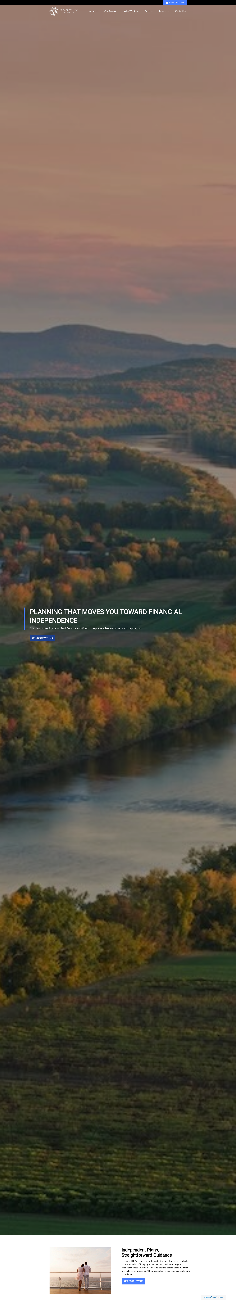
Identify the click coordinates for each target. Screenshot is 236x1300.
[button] (94, 11)
